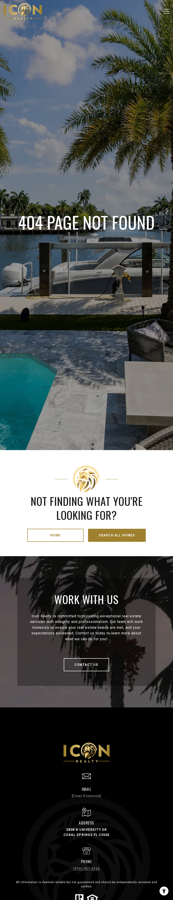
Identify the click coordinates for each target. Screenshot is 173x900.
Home (55, 535)
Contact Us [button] (86, 665)
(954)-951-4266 (86, 868)
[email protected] (86, 796)
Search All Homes (117, 535)
